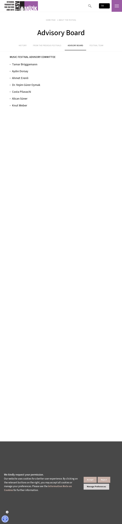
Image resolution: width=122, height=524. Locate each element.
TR (102, 5)
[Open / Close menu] (117, 6)
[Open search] (90, 6)
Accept (90, 479)
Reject (104, 479)
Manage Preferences (96, 486)
